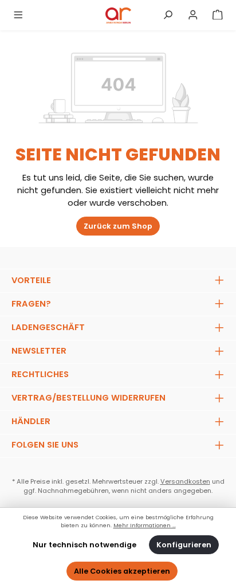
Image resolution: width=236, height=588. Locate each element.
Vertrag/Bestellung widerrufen (88, 397)
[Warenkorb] (217, 15)
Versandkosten (185, 481)
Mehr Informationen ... (144, 525)
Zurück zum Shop (118, 226)
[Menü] (18, 15)
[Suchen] (167, 15)
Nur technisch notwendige (84, 545)
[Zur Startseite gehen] (118, 15)
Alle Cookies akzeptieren (122, 571)
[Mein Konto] (193, 15)
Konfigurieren (183, 545)
